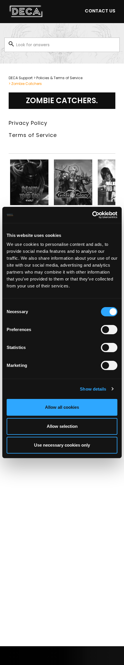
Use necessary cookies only (62, 445)
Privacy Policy (28, 123)
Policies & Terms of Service (59, 77)
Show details (93, 389)
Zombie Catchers (26, 83)
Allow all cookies (62, 407)
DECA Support (21, 77)
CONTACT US (100, 11)
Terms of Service (33, 135)
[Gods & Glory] (73, 182)
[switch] (109, 329)
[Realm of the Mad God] (29, 182)
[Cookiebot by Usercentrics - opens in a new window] (92, 215)
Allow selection (62, 426)
